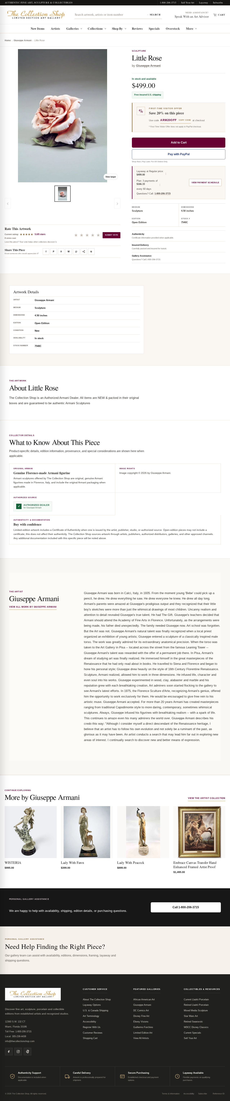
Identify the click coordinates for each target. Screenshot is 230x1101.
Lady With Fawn (72, 862)
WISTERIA (13, 862)
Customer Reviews (92, 1032)
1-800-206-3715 (168, 2)
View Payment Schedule (205, 182)
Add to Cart (179, 142)
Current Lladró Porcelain (196, 999)
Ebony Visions (140, 1021)
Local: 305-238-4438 (15, 1036)
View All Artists (141, 1038)
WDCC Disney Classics (196, 1027)
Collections (95, 28)
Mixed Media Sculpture (196, 1010)
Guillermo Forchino (143, 1027)
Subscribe (218, 2)
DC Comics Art (141, 1010)
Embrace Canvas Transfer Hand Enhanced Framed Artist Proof (195, 864)
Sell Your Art (187, 2)
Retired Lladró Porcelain (196, 1005)
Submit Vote (111, 235)
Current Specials (192, 1032)
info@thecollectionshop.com (19, 1041)
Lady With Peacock (130, 862)
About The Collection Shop (97, 999)
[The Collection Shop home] (36, 15)
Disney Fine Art (141, 1016)
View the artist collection (206, 798)
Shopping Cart (90, 1038)
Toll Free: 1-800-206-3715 (18, 1031)
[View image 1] (62, 194)
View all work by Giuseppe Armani (33, 607)
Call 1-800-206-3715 (185, 907)
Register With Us (91, 1027)
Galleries (72, 28)
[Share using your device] (83, 251)
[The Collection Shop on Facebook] (9, 1051)
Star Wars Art (191, 1016)
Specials (154, 28)
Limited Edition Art (142, 1032)
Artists (55, 28)
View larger (110, 177)
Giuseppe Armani (22, 40)
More (189, 28)
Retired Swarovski (193, 1021)
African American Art (144, 999)
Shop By (117, 28)
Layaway (203, 2)
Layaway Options (92, 1005)
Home (8, 40)
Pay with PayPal (179, 154)
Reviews (137, 28)
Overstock (173, 28)
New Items (38, 28)
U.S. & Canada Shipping (95, 1010)
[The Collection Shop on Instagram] (18, 1051)
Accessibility (89, 1021)
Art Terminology (91, 1016)
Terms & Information (171, 1094)
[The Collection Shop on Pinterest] (27, 1051)
